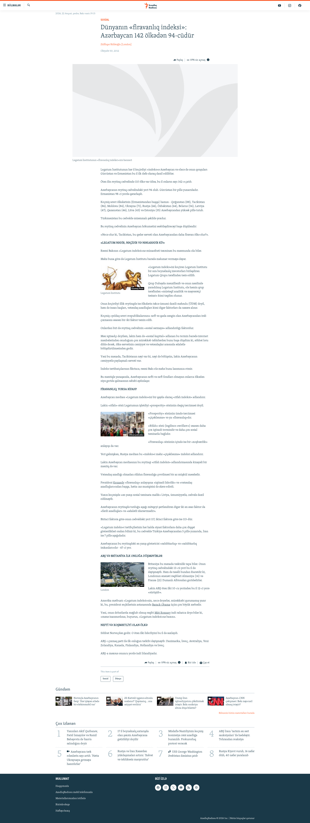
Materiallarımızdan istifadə (71, 798)
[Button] (178, 60)
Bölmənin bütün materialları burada (236, 713)
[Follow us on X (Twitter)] (173, 787)
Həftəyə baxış (63, 811)
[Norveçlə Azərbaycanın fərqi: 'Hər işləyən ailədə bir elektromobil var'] (64, 701)
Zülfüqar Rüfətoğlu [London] (116, 44)
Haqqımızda (62, 786)
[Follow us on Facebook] (158, 787)
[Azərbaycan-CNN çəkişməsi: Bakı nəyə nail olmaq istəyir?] (216, 701)
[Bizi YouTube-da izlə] (279, 5)
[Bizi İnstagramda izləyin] (290, 5)
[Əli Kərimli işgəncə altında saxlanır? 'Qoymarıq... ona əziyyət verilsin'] (114, 701)
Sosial (105, 20)
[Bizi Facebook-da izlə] (300, 5)
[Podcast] (196, 787)
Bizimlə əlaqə (63, 804)
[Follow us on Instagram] (166, 787)
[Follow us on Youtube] (181, 787)
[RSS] (189, 787)
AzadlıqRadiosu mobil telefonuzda (74, 792)
